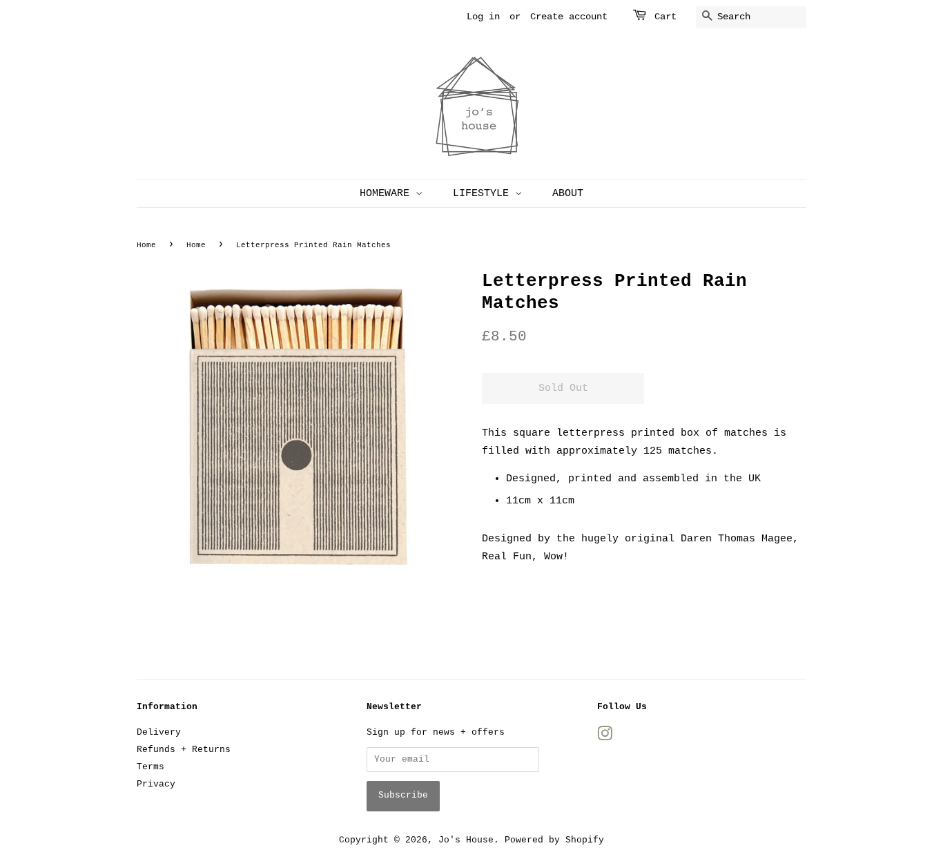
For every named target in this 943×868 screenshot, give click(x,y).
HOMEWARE (388, 194)
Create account (568, 16)
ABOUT (567, 194)
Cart (665, 16)
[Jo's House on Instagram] (604, 737)
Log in (483, 16)
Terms (150, 767)
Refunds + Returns (184, 749)
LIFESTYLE (484, 194)
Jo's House (466, 840)
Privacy (156, 784)
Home (146, 245)
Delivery (159, 732)
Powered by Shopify (554, 840)
